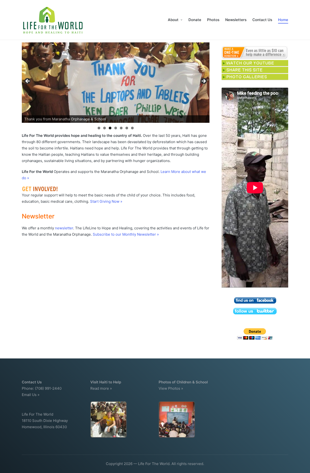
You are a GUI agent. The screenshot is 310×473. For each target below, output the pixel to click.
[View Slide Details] (115, 82)
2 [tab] (104, 128)
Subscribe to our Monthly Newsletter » (126, 234)
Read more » (101, 388)
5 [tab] (121, 128)
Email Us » (30, 394)
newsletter (64, 228)
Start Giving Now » (106, 201)
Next (203, 81)
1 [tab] (99, 128)
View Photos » (171, 388)
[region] (115, 82)
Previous (27, 81)
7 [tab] (132, 128)
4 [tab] (115, 128)
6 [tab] (126, 128)
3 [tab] (110, 128)
